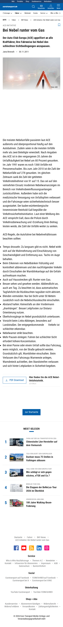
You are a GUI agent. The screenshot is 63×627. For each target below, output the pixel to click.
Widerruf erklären (11, 606)
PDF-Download (16, 380)
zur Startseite (31, 412)
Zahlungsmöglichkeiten (48, 606)
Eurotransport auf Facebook (17, 578)
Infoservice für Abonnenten (26, 563)
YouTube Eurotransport (20, 592)
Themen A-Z (37, 560)
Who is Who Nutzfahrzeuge (17, 560)
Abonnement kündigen (30, 604)
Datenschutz (24, 566)
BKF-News (41, 537)
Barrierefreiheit (39, 566)
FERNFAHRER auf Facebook (44, 578)
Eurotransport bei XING (42, 580)
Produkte (20, 1)
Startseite (18, 537)
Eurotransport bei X (21, 580)
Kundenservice (36, 1)
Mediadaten (48, 1)
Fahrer (17, 13)
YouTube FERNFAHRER (42, 592)
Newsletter (50, 560)
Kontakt (8, 563)
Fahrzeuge (6, 13)
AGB (56, 563)
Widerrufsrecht (50, 604)
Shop (27, 1)
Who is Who (54, 13)
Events (35, 13)
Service (42, 13)
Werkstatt (27, 13)
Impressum (46, 563)
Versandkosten (28, 606)
